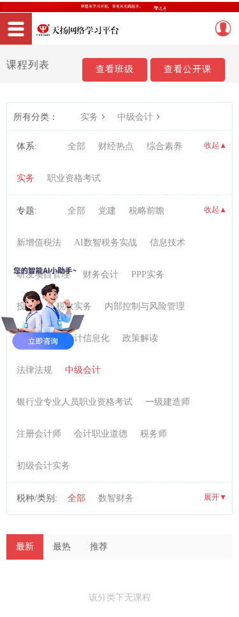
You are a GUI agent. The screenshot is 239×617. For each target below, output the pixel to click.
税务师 (153, 434)
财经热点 (116, 146)
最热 (62, 546)
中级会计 (135, 117)
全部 (76, 146)
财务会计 (101, 274)
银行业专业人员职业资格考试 (75, 402)
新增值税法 (39, 242)
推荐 (99, 546)
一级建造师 (167, 402)
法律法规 (34, 370)
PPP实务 (147, 274)
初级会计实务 (43, 465)
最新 (25, 546)
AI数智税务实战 (105, 242)
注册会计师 (39, 434)
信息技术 (167, 242)
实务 (89, 117)
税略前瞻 (146, 210)
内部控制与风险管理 (145, 306)
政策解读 (140, 338)
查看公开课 (188, 69)
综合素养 (164, 146)
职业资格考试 (74, 178)
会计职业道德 (100, 434)
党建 (107, 210)
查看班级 (115, 69)
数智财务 (116, 498)
